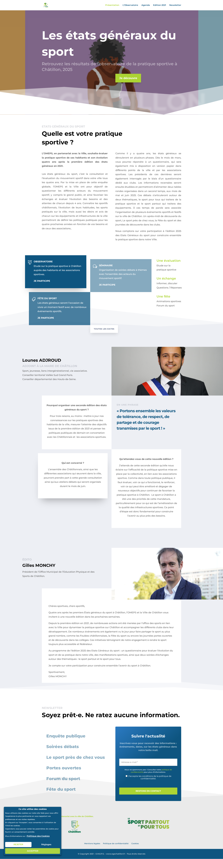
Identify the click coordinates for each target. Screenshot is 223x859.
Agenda (145, 5)
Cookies (135, 843)
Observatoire (43, 261)
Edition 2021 (159, 5)
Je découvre (128, 78)
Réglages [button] (46, 844)
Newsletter (175, 5)
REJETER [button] (18, 844)
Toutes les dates (104, 329)
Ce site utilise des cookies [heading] (33, 809)
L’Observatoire (130, 5)
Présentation (112, 5)
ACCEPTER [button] (32, 851)
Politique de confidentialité (116, 843)
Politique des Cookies (38, 836)
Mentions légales (92, 843)
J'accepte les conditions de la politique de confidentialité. (149, 777)
